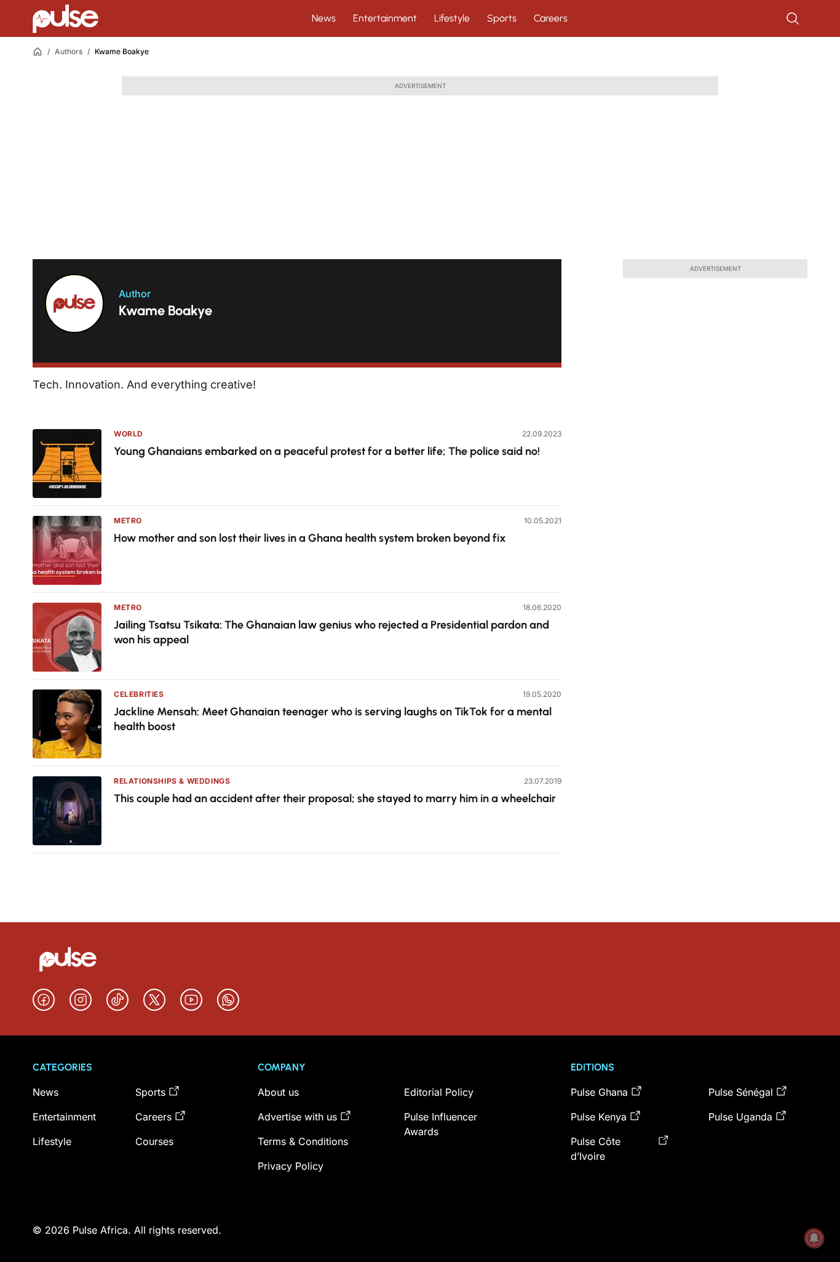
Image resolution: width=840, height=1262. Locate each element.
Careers (551, 18)
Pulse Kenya (599, 1117)
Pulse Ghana (599, 1092)
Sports (502, 18)
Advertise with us (297, 1117)
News (324, 18)
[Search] (793, 18)
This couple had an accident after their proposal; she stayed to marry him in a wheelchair (335, 798)
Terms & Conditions (303, 1141)
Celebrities (139, 694)
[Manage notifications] (814, 1238)
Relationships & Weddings (172, 781)
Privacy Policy (290, 1166)
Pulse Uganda (740, 1117)
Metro (128, 520)
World (128, 433)
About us (278, 1092)
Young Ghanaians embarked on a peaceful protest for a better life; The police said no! (327, 451)
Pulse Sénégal (740, 1092)
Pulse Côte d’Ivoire (595, 1148)
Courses (154, 1141)
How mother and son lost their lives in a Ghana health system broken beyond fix (310, 538)
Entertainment (385, 18)
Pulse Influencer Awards (440, 1124)
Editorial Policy (438, 1092)
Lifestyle (452, 18)
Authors (68, 51)
